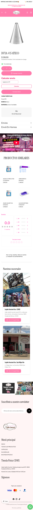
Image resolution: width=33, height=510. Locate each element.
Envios (4, 123)
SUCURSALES (5, 452)
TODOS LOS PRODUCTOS (8, 447)
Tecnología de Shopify (22, 504)
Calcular (16, 86)
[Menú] (2, 12)
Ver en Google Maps (13, 320)
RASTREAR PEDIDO (7, 455)
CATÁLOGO (4, 449)
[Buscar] (5, 12)
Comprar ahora (16, 92)
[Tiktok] (19, 499)
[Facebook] (14, 499)
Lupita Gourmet (13, 504)
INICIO (3, 444)
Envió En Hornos (9, 127)
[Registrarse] (29, 410)
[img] (7, 227)
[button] (22, 218)
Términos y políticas (16, 507)
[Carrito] (31, 12)
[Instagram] (16, 499)
